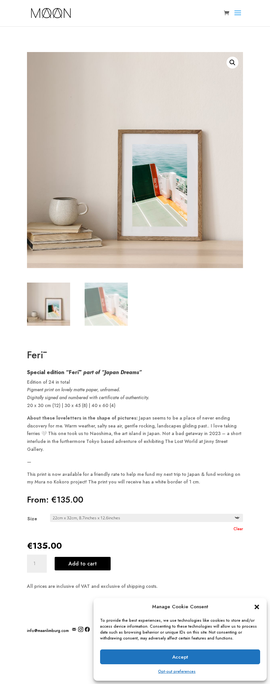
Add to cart (82, 563)
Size (32, 518)
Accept (180, 657)
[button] (257, 607)
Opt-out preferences (177, 671)
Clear (238, 529)
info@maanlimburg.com (48, 631)
